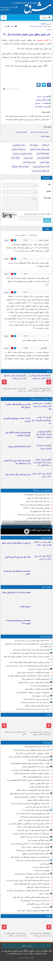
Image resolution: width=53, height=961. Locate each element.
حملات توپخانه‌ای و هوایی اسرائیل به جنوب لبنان (33, 910)
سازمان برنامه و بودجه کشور (39, 132)
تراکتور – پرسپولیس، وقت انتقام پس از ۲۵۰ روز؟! (33, 753)
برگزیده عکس (46, 587)
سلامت (48, 916)
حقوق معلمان (45, 136)
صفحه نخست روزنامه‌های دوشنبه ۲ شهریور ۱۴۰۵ (18, 622)
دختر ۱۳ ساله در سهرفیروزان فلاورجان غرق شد (16, 420)
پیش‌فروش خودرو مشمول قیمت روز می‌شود (14, 389)
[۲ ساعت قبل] (41, 408)
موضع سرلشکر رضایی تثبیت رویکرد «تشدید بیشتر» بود (31, 649)
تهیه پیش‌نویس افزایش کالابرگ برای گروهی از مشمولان (17, 434)
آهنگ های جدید (43, 157)
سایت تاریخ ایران (19, 145)
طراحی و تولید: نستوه (26, 957)
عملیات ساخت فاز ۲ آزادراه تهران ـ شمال (16, 592)
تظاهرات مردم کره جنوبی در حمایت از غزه (36, 847)
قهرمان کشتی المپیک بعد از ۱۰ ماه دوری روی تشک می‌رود (30, 843)
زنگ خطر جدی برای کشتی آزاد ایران (17, 557)
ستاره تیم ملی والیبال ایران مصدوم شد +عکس (16, 572)
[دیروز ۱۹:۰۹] (41, 450)
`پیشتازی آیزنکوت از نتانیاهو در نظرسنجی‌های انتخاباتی (31, 773)
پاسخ (6, 240)
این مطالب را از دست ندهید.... (40, 399)
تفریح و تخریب (25, 606)
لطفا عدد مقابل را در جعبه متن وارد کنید (37, 214)
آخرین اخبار (47, 742)
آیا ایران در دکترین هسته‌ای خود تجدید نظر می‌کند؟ (32, 860)
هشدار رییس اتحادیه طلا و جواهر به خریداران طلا (17, 406)
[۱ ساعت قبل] (41, 561)
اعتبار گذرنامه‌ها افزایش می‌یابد (19, 446)
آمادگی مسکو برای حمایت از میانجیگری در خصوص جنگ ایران (29, 823)
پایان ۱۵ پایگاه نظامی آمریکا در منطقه (37, 706)
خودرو (49, 371)
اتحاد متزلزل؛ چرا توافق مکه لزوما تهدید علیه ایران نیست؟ (30, 803)
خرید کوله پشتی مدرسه (40, 170)
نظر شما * (47, 197)
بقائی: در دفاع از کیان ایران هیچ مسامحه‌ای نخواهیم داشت (30, 763)
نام (50, 184)
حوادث (48, 714)
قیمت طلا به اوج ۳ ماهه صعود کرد (38, 518)
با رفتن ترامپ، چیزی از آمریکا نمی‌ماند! (37, 699)
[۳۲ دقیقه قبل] (41, 547)
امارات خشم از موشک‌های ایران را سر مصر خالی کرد (32, 640)
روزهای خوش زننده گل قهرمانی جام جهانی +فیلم (33, 790)
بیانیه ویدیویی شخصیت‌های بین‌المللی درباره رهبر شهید (31, 897)
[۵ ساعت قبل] (39, 925)
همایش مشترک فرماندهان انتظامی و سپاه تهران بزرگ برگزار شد (28, 890)
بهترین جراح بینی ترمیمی (22, 153)
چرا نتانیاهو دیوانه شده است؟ (40, 686)
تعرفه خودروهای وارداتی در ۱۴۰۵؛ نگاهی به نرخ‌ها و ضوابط (39, 389)
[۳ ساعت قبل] (41, 422)
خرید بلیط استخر (29, 162)
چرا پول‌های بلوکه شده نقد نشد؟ (39, 760)
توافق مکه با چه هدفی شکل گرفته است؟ (36, 810)
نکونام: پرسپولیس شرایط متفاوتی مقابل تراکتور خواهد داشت (29, 662)
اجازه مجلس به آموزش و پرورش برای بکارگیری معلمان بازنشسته (27, 119)
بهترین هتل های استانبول (39, 149)
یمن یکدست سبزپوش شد (41, 696)
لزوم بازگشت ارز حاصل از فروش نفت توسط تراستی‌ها (31, 833)
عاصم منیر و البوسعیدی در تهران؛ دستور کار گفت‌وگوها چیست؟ (28, 780)
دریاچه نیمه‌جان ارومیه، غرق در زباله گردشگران (34, 682)
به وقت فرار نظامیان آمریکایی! (39, 786)
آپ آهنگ (45, 145)
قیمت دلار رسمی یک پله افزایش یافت (37, 494)
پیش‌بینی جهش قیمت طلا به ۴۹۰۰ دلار (36, 508)
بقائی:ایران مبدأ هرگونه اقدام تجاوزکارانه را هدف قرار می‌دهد (29, 756)
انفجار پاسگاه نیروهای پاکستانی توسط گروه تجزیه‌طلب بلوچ (30, 793)
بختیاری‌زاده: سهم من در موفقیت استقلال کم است (33, 692)
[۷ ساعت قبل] (14, 925)
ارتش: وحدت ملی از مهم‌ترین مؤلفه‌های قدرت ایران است (30, 770)
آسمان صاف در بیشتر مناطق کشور (15, 733)
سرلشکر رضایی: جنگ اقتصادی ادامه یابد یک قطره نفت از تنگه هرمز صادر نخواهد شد (28, 645)
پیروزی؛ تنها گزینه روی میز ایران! (39, 840)
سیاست (44, 17)
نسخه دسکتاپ (26, 945)
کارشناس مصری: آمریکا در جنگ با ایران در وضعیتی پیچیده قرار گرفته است (28, 657)
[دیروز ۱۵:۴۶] (41, 478)
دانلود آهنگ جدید (42, 153)
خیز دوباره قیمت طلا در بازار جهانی (38, 498)
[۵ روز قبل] (14, 380)
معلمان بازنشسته (21, 132)
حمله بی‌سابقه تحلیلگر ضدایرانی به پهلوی (36, 853)
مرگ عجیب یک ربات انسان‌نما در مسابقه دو (35, 702)
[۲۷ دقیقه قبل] (41, 596)
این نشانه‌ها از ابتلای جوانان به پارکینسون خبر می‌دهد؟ (15, 934)
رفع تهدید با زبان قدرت (42, 870)
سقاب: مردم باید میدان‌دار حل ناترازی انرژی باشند (33, 709)
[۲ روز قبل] (39, 380)
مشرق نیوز (32, 7)
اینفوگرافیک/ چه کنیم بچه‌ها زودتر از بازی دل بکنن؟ (40, 934)
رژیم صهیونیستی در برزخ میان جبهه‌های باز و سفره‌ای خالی (30, 857)
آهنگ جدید (15, 157)
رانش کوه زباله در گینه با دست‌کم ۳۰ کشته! (35, 837)
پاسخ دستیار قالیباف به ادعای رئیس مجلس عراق (33, 672)
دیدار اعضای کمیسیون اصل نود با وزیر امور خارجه (33, 830)
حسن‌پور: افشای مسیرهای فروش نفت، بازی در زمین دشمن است (28, 665)
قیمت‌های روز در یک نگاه (42, 490)
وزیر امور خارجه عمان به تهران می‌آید (37, 877)
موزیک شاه (34, 145)
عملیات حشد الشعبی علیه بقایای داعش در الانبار (33, 827)
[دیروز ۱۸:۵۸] (41, 464)
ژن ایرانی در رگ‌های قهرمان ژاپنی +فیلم (16, 543)
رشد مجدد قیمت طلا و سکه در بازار (17, 474)
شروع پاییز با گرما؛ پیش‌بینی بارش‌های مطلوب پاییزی (40, 733)
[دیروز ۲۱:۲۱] (26, 531)
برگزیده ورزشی (46, 537)
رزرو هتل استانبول (18, 149)
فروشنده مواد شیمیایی (20, 166)
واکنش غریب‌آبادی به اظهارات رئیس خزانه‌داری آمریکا (32, 750)
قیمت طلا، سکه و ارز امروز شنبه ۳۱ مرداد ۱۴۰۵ (34, 514)
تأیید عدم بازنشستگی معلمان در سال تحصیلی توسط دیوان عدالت (27, 116)
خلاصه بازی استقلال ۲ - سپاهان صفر (37, 689)
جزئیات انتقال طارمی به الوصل (40, 783)
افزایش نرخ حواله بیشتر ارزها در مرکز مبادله (35, 504)
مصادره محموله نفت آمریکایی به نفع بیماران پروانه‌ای (32, 797)
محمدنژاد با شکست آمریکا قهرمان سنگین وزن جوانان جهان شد (28, 675)
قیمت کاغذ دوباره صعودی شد (40, 511)
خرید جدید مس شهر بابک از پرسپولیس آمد (35, 900)
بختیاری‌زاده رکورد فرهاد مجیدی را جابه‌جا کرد (35, 817)
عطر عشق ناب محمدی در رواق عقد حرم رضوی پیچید (32, 873)
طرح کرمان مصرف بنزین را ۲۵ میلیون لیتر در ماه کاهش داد (17, 462)
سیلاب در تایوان (44, 893)
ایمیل (48, 191)
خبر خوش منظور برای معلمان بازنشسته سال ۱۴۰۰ (26, 34)
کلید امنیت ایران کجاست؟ (39, 530)
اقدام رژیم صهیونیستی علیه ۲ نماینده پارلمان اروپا (33, 813)
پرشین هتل (28, 157)
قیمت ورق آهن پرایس (41, 166)
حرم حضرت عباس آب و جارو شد (39, 669)
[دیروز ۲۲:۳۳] (41, 436)
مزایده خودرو (44, 162)
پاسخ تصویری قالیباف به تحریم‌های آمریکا (36, 679)
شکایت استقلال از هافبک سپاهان (38, 800)
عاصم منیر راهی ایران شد (41, 867)
